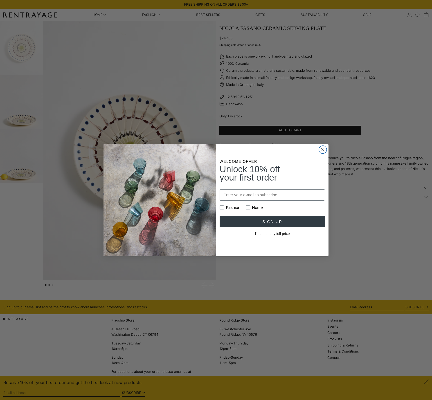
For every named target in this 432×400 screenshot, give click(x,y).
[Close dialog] (323, 150)
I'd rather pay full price (272, 234)
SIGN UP (272, 221)
